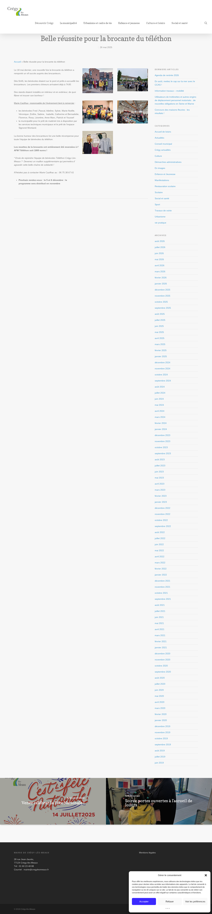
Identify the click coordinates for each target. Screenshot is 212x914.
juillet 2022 (160, 538)
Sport (157, 204)
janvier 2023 (161, 502)
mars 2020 (160, 708)
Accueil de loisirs (163, 131)
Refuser (170, 901)
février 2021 (161, 641)
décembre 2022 (162, 508)
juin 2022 (159, 544)
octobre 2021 (161, 593)
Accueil (17, 61)
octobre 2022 (161, 520)
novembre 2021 (162, 587)
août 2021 (160, 605)
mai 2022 (159, 550)
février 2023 (161, 496)
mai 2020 (159, 696)
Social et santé (162, 198)
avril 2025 (159, 338)
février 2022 (161, 568)
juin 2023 (159, 471)
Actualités (159, 138)
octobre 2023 (161, 447)
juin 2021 (159, 617)
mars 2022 (160, 562)
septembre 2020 (163, 671)
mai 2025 (159, 332)
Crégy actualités (163, 150)
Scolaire (159, 192)
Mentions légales (147, 852)
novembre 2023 (162, 441)
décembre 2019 (162, 726)
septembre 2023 (163, 453)
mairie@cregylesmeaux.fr (36, 869)
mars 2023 (160, 490)
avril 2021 (159, 629)
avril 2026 (159, 265)
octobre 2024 (161, 374)
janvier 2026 (161, 283)
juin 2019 (159, 762)
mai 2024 (159, 405)
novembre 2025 (162, 296)
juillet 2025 (160, 320)
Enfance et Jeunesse (165, 174)
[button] (205, 875)
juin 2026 (159, 253)
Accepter (144, 901)
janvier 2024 (161, 429)
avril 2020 (159, 702)
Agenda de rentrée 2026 (167, 75)
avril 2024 (159, 411)
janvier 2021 (161, 647)
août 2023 (160, 459)
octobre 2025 (161, 302)
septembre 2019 (163, 744)
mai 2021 (159, 623)
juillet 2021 (160, 611)
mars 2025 (160, 344)
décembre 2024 (162, 362)
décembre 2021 (162, 581)
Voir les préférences (195, 901)
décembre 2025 (162, 289)
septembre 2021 (163, 599)
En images (160, 168)
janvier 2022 (161, 574)
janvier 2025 (161, 356)
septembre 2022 (163, 526)
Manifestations (162, 180)
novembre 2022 (162, 514)
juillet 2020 (160, 684)
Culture (158, 156)
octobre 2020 (161, 665)
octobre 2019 (161, 738)
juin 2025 (159, 326)
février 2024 (161, 423)
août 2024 (160, 386)
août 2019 (160, 750)
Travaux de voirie (163, 210)
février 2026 (161, 277)
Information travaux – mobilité (169, 91)
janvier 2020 (161, 720)
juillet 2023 (160, 465)
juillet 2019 (160, 756)
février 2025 (161, 350)
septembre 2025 (163, 308)
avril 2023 (159, 484)
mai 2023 (159, 477)
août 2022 (160, 532)
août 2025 (160, 314)
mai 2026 (159, 259)
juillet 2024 (160, 393)
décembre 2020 (162, 653)
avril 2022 (159, 556)
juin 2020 (159, 690)
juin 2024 (159, 399)
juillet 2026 (160, 247)
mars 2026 (160, 271)
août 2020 (160, 678)
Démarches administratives (168, 162)
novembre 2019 (162, 732)
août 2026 (160, 241)
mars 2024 (160, 417)
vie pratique (160, 222)
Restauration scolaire (165, 186)
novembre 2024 (162, 368)
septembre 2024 (163, 380)
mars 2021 (160, 635)
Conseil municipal (163, 144)
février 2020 (161, 714)
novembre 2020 (162, 659)
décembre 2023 (162, 435)
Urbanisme (160, 216)
